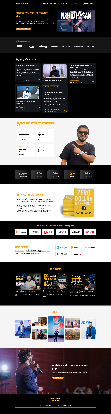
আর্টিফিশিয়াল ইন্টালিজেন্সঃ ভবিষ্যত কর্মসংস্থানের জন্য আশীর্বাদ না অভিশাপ (82, 291)
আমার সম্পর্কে (45, 3)
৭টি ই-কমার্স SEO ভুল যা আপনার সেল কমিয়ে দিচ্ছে (54, 291)
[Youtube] (58, 400)
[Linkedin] (55, 400)
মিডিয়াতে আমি (53, 3)
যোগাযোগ (75, 3)
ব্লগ (58, 3)
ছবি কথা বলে (68, 3)
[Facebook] (53, 400)
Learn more (17, 297)
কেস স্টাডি (62, 3)
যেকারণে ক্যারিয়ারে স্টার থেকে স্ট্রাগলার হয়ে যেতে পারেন (27, 291)
